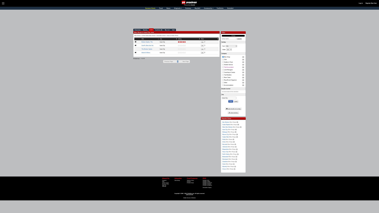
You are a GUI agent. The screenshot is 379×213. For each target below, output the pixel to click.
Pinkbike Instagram (207, 185)
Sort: (223, 46)
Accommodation (233, 85)
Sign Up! (164, 185)
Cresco (227, 169)
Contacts (164, 180)
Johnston (228, 147)
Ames (227, 142)
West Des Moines (231, 127)
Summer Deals (150, 8)
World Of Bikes (146, 52)
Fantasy (188, 8)
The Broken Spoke (147, 49)
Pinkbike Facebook (207, 182)
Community (208, 8)
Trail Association (233, 67)
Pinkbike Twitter (206, 181)
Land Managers (233, 70)
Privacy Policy (165, 184)
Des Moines (229, 122)
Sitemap (164, 186)
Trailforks (220, 8)
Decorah (228, 144)
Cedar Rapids (229, 124)
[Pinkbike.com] (189, 2)
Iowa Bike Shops (161, 35)
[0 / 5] (189, 45)
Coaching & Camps (233, 72)
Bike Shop (233, 57)
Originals (177, 8)
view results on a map (233, 109)
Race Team (233, 77)
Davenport (228, 159)
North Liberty (229, 154)
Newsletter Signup (207, 187)
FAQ (163, 181)
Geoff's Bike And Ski (147, 45)
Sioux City (228, 151)
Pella (227, 139)
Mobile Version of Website (189, 197)
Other (233, 82)
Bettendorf (228, 156)
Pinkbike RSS (206, 180)
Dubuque (228, 132)
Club (233, 59)
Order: (224, 49)
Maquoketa (229, 149)
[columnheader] (137, 39)
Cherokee (228, 161)
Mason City (229, 134)
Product (189, 181)
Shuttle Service (233, 64)
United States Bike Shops (148, 35)
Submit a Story (190, 180)
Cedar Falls (229, 137)
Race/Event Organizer (233, 80)
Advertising (177, 180)
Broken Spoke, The (147, 42)
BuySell (197, 8)
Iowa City (228, 129)
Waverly (228, 166)
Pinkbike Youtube (207, 184)
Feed (161, 8)
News (168, 8)
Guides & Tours (233, 62)
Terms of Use (165, 182)
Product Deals (190, 182)
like (202, 42)
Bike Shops (137, 35)
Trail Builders (233, 75)
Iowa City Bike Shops (172, 35)
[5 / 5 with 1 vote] (189, 42)
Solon (227, 164)
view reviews (234, 113)
